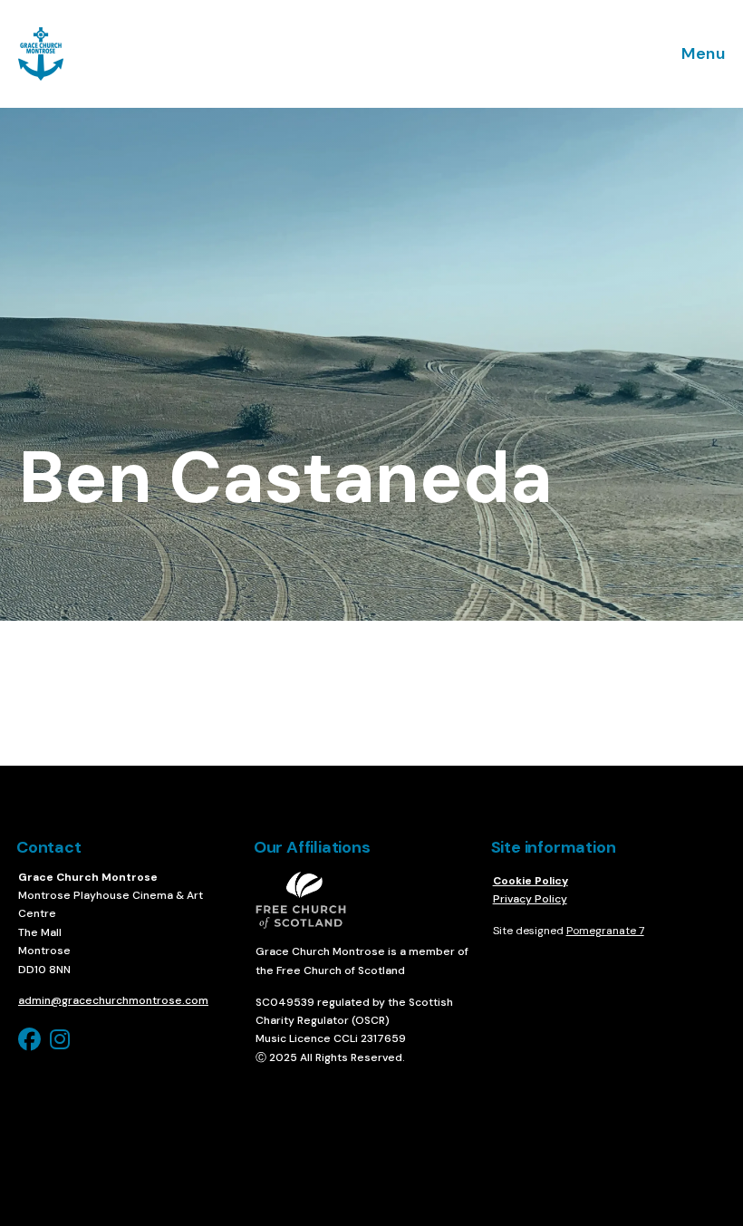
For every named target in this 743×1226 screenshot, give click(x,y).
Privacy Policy (530, 899)
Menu (703, 53)
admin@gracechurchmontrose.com (113, 1000)
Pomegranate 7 (605, 930)
